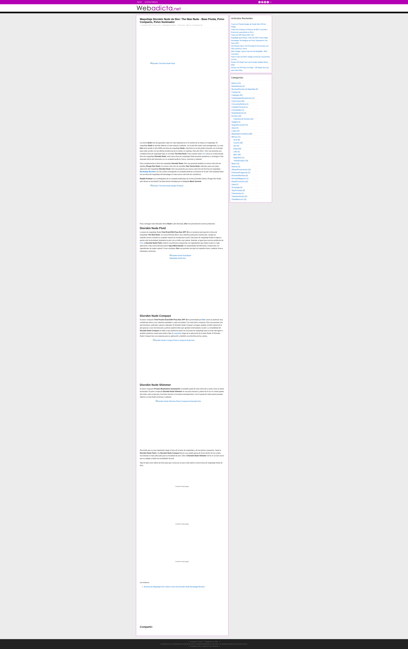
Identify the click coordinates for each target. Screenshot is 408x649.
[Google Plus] (262, 2)
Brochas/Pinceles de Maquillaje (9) (245, 89)
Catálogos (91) (237, 95)
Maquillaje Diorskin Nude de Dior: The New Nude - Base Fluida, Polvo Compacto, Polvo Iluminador (182, 20)
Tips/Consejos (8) (238, 190)
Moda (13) (235, 164)
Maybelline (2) (238, 158)
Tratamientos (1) (238, 193)
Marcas (188, 25)
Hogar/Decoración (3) (240, 125)
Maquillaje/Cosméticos (169, 25)
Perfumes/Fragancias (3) (241, 172)
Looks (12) (235, 131)
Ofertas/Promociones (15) (241, 169)
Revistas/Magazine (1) (240, 178)
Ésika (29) (237, 149)
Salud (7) (235, 184)
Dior (160, 25)
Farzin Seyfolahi (213, 646)
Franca (155, 25)
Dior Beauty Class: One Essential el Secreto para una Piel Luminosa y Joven (249, 47)
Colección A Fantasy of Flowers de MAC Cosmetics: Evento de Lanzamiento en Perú (249, 31)
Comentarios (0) (197, 25)
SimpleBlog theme (195, 646)
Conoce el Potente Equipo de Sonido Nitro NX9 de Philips (248, 25)
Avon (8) (236, 140)
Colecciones (181, 25)
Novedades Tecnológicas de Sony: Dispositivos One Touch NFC (249, 42)
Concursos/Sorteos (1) (240, 104)
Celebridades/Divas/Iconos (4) (243, 98)
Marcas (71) (236, 137)
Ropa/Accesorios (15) (240, 181)
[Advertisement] (158, 44)
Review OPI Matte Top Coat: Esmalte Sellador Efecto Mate (249, 63)
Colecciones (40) (238, 101)
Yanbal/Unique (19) (240, 161)
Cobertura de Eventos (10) (243, 119)
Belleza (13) (236, 83)
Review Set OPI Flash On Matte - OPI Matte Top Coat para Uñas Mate (250, 69)
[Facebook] (268, 2)
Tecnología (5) (237, 187)
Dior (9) (236, 146)
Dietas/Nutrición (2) (239, 113)
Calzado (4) (236, 92)
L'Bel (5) (236, 152)
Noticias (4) (236, 167)
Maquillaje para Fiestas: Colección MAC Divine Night (249, 38)
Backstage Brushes (148, 172)
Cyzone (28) (238, 143)
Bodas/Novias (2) (238, 86)
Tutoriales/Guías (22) (239, 196)
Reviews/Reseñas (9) (240, 175)
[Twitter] (265, 2)
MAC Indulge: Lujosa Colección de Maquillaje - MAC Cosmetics (249, 52)
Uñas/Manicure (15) (239, 199)
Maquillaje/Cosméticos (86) (242, 134)
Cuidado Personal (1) (240, 107)
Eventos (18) (236, 116)
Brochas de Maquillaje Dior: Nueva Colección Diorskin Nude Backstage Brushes (174, 587)
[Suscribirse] (259, 2)
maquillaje (177, 333)
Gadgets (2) (236, 122)
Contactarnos (151, 2)
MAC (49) (237, 155)
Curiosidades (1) (238, 110)
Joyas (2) (235, 128)
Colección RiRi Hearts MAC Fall (242, 35)
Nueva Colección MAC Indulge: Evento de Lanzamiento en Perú (250, 58)
